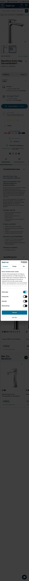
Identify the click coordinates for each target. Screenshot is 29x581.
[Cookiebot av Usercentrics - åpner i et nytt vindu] (20, 262)
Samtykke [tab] (5, 266)
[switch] (25, 296)
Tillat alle (14, 312)
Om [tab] (24, 266)
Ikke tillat (14, 317)
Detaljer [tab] (14, 266)
